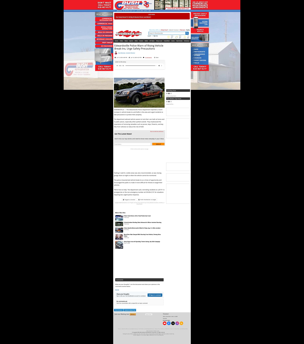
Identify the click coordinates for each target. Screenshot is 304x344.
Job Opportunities (133, 328)
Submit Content (174, 30)
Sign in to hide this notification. (157, 131)
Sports (131, 41)
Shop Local (159, 41)
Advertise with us (154, 30)
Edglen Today (156, 330)
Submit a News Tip (130, 310)
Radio (188, 30)
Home (116, 41)
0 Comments (148, 57)
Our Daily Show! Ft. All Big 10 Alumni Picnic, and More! (133, 17)
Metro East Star (149, 330)
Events (141, 41)
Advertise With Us (125, 328)
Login (147, 314)
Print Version (118, 310)
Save (157, 57)
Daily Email (164, 30)
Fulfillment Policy (184, 328)
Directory (186, 41)
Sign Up (155, 36)
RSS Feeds (167, 328)
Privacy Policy (177, 328)
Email (150, 314)
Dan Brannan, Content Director (126, 53)
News (126, 41)
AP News (152, 41)
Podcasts (182, 30)
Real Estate (179, 41)
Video (121, 41)
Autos (173, 41)
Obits (136, 41)
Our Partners (141, 328)
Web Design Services (149, 328)
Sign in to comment (155, 295)
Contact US (157, 328)
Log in (149, 36)
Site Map (162, 328)
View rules (117, 289)
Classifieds (167, 41)
